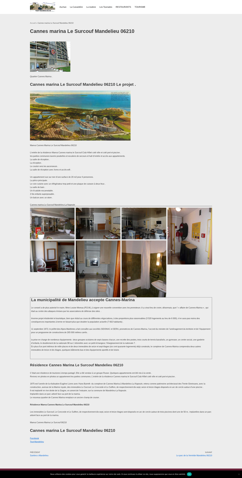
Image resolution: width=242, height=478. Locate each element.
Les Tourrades (105, 7)
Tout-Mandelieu (37, 442)
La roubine (91, 7)
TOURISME (140, 7)
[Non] (239, 474)
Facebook (34, 438)
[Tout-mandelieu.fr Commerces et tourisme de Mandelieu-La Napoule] (42, 7)
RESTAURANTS (123, 7)
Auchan (62, 7)
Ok (189, 474)
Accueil (33, 23)
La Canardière (76, 7)
